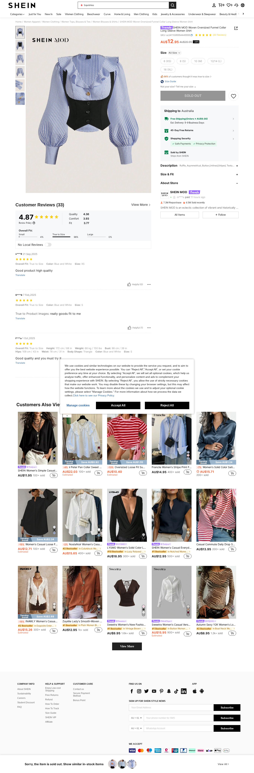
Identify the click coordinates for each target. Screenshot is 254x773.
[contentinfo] (184, 750)
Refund (49, 699)
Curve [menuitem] (107, 14)
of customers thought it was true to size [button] (186, 76)
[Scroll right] (243, 14)
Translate (20, 275)
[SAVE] (234, 96)
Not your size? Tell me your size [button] (177, 87)
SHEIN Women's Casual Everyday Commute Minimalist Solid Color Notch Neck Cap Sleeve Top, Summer (172, 547)
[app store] (194, 693)
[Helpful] (129, 284)
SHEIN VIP (50, 717)
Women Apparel (32, 21)
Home (18, 21)
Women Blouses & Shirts (105, 21)
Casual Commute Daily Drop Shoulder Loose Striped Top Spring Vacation (216, 544)
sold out (193, 96)
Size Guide (50, 713)
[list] (158, 691)
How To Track (52, 708)
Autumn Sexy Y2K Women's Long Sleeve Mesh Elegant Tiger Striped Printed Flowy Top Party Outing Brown (216, 624)
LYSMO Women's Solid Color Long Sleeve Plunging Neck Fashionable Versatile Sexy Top (127, 547)
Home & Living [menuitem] (122, 14)
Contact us (78, 689)
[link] (221, 5)
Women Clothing (50, 21)
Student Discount (26, 702)
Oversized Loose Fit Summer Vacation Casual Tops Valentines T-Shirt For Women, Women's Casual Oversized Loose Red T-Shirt (127, 467)
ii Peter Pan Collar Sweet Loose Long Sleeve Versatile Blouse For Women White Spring (82, 467)
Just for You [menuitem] (35, 14)
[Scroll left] (238, 14)
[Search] (172, 5)
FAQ (19, 707)
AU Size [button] (173, 52)
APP (194, 684)
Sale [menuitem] (58, 14)
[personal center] (214, 5)
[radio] (167, 61)
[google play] (201, 693)
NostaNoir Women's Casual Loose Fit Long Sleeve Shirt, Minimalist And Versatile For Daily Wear (82, 544)
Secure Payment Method (81, 694)
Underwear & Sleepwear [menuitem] (202, 14)
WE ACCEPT (135, 744)
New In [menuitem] (49, 14)
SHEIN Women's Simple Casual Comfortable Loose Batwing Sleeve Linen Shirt (38, 470)
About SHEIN (24, 689)
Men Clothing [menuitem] (141, 14)
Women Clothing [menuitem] (74, 14)
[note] (82, 462)
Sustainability (24, 693)
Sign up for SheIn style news (147, 701)
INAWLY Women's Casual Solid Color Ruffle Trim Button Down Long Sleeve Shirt (38, 621)
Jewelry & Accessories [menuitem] (173, 14)
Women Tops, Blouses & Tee (75, 21)
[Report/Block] (149, 284)
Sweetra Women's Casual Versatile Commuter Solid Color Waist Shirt (172, 624)
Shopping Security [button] (181, 138)
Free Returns (51, 695)
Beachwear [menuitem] (93, 14)
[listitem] (37, 447)
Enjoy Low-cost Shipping (53, 689)
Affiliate (49, 722)
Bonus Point (79, 700)
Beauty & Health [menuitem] (229, 14)
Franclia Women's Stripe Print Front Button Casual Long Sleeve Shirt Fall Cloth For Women (172, 467)
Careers (21, 698)
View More (127, 646)
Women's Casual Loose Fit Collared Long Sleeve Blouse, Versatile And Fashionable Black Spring (38, 544)
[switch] (48, 245)
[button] (236, 5)
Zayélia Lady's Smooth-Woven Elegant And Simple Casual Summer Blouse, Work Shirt (82, 621)
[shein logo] (21, 5)
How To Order (52, 704)
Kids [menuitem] (154, 14)
